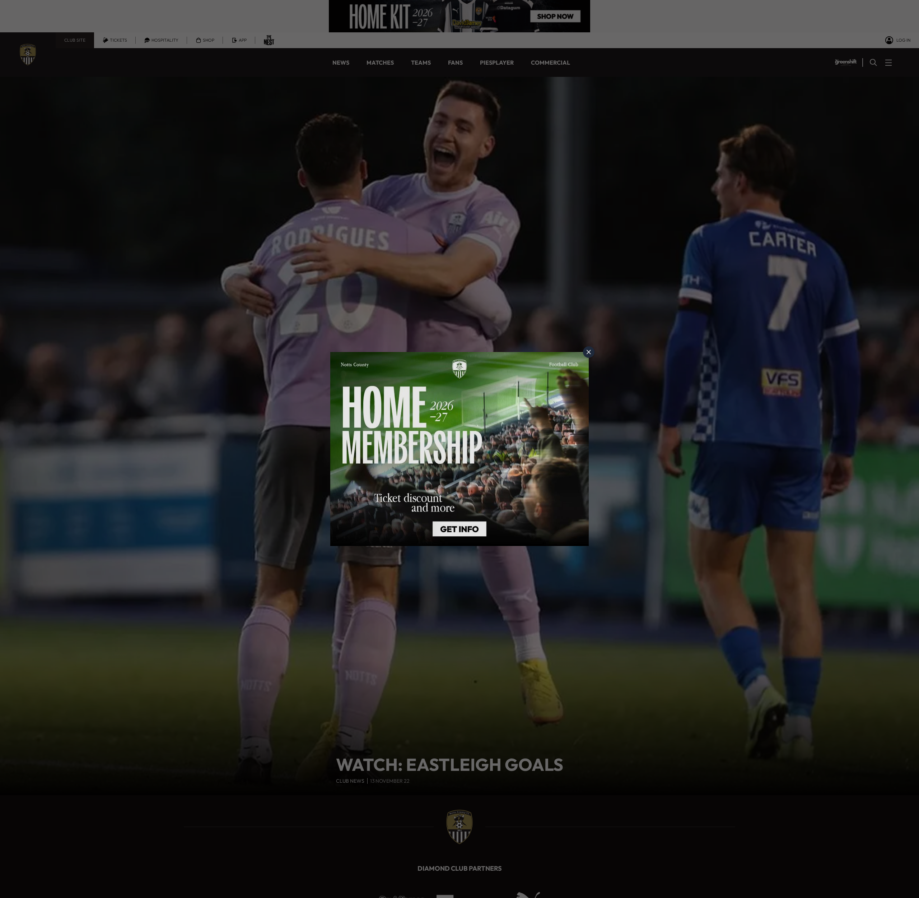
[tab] (589, 352)
